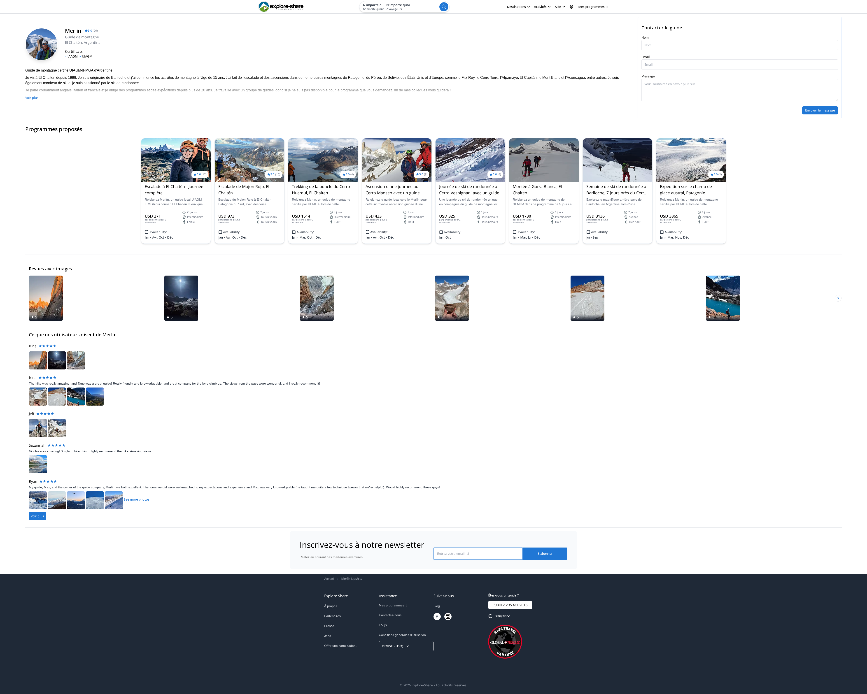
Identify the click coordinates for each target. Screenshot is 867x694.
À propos (330, 606)
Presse (329, 626)
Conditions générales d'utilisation (402, 635)
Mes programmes (591, 7)
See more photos (136, 499)
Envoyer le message (820, 110)
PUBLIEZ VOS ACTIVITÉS (510, 605)
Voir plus (32, 97)
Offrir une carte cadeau (340, 646)
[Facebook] (437, 616)
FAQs (383, 625)
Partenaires (332, 616)
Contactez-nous (390, 615)
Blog (437, 606)
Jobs (327, 636)
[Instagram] (448, 616)
